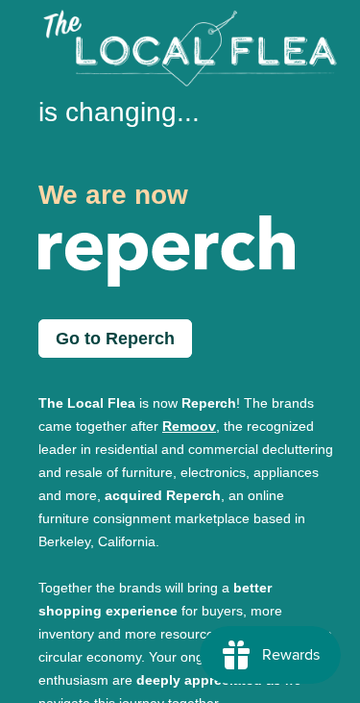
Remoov (189, 426)
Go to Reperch (115, 338)
